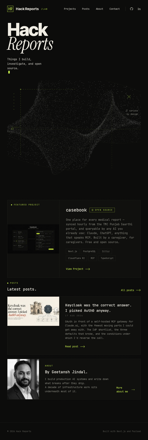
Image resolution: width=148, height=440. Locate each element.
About (99, 8)
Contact (115, 8)
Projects (70, 8)
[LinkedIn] (139, 8)
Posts (85, 8)
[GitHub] (131, 8)
